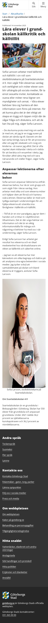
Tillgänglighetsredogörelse (15, 531)
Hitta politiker (9, 566)
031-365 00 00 (9, 615)
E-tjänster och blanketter (14, 572)
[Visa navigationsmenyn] (43, 5)
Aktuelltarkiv (17, 13)
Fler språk (7, 455)
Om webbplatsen (10, 514)
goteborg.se (8, 603)
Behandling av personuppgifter (18, 525)
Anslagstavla (8, 555)
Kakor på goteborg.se (13, 519)
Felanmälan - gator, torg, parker (18, 481)
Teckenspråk (8, 443)
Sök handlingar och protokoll (16, 561)
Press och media (10, 498)
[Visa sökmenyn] (33, 5)
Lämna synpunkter (11, 487)
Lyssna (5, 460)
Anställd (6, 577)
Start (4, 13)
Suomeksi (7, 449)
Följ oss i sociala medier (14, 493)
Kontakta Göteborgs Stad (15, 476)
